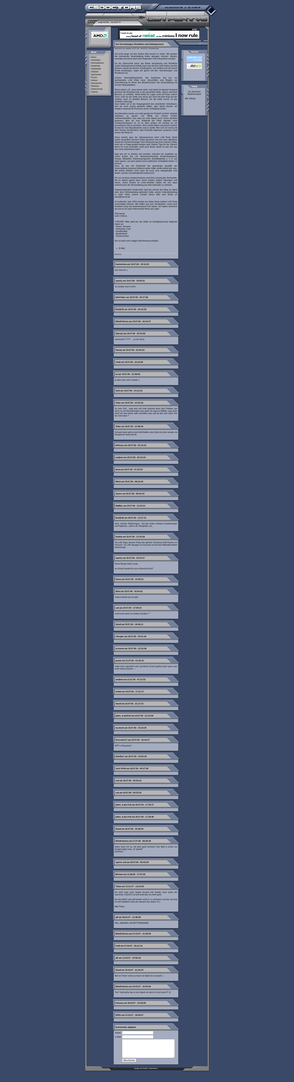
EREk (118, 1015)
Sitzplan (95, 71)
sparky (119, 281)
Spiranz (119, 333)
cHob (118, 362)
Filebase (95, 86)
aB (117, 917)
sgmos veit (121, 862)
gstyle (118, 660)
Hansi (118, 579)
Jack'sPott (121, 768)
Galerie (94, 92)
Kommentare (154, 48)
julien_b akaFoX (123, 716)
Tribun (118, 886)
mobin (118, 691)
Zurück (117, 254)
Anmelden (96, 60)
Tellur (118, 403)
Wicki (118, 481)
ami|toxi (119, 457)
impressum (153, 1068)
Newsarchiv (96, 83)
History (94, 80)
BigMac (119, 506)
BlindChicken (122, 321)
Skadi (118, 624)
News (93, 57)
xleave (119, 493)
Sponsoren (96, 74)
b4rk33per (121, 297)
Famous (119, 1003)
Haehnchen (121, 264)
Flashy (119, 350)
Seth (118, 391)
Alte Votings (190, 98)
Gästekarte (96, 69)
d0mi (118, 591)
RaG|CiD (120, 309)
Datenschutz (97, 89)
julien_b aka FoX (123, 805)
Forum (94, 77)
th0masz (120, 445)
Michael (119, 874)
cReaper (120, 636)
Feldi (118, 946)
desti (118, 469)
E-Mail (122, 248)
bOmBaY (120, 756)
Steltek (119, 537)
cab (117, 608)
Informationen (97, 63)
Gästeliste (95, 66)
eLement (120, 648)
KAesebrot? (121, 740)
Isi (117, 374)
